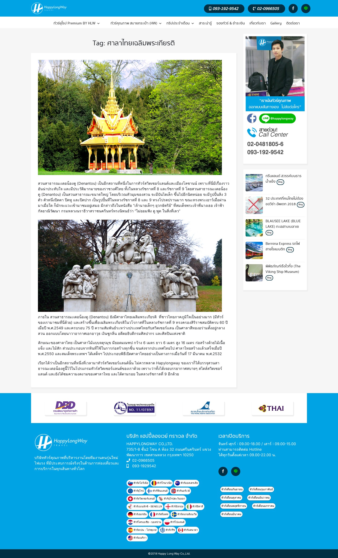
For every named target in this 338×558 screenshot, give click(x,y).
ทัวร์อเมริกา (139, 537)
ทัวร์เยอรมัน (140, 514)
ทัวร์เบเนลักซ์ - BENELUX (147, 506)
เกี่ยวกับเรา (257, 23)
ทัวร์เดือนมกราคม (263, 506)
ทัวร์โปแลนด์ (177, 522)
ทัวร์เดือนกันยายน (232, 489)
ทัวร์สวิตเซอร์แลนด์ (144, 498)
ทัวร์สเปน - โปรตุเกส (145, 530)
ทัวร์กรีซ (170, 530)
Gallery (276, 23)
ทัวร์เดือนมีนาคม (231, 514)
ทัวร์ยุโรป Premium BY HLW (74, 23)
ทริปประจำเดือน (178, 23)
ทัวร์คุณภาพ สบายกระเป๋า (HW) (134, 23)
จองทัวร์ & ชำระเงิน (230, 23)
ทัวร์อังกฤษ (177, 506)
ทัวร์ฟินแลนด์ (160, 490)
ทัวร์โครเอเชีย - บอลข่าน (147, 522)
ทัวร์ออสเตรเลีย (189, 483)
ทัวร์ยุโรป (138, 490)
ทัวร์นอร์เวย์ (183, 490)
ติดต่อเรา (293, 23)
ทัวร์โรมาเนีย (164, 483)
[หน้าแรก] (40, 23)
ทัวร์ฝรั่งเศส (161, 514)
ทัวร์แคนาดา (190, 530)
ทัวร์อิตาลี (197, 506)
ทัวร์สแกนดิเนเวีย (187, 514)
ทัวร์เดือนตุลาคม (231, 497)
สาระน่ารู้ (205, 23)
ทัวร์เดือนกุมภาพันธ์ (261, 489)
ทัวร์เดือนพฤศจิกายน (233, 506)
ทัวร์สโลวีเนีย (140, 483)
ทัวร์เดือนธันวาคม (259, 497)
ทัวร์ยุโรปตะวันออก (174, 498)
